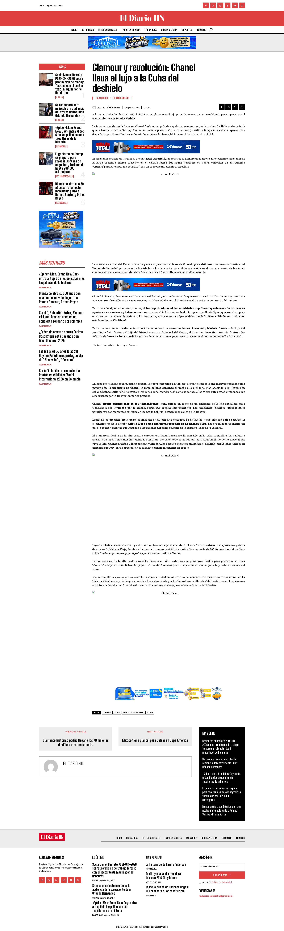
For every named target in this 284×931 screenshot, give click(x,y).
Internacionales (64, 176)
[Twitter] (213, 5)
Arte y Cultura (153, 882)
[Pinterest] (235, 107)
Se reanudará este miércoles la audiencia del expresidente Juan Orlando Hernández (69, 110)
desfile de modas (133, 713)
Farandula (61, 146)
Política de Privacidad (222, 882)
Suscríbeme (220, 875)
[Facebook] (206, 5)
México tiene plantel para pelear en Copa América (155, 740)
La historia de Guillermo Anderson (166, 864)
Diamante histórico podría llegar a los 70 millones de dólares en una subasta (76, 742)
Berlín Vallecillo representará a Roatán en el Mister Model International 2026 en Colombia (60, 374)
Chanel (107, 713)
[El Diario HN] (94, 107)
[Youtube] (235, 5)
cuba (117, 713)
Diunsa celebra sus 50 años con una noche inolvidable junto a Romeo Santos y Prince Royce (70, 191)
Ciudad (59, 97)
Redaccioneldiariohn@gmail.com (216, 896)
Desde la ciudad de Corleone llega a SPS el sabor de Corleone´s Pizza (167, 889)
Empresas (151, 895)
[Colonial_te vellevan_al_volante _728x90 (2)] (142, 51)
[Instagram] (220, 5)
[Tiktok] (227, 5)
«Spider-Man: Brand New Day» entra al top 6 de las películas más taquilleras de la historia (69, 135)
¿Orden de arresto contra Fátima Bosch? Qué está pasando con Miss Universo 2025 (61, 336)
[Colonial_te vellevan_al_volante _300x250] (61, 250)
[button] (211, 29)
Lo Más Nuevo (120, 98)
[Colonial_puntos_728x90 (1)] (168, 702)
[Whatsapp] (242, 5)
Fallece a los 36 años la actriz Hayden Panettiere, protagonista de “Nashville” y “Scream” (61, 355)
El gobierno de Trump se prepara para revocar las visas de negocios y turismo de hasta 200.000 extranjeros (69, 163)
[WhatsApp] (242, 107)
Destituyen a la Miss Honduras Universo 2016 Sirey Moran (164, 876)
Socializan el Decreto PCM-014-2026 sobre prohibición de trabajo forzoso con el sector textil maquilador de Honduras (69, 84)
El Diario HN (113, 107)
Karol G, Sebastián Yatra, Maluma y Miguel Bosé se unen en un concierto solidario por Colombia (61, 317)
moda (150, 713)
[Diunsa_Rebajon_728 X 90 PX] (168, 146)
